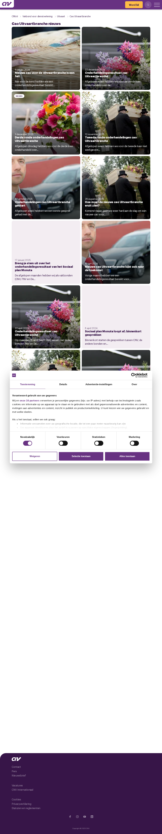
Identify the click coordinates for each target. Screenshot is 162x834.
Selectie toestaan (81, 456)
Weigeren (35, 456)
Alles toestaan (127, 456)
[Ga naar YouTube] (84, 816)
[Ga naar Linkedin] (92, 816)
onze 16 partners (30, 400)
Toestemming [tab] (27, 384)
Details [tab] (63, 384)
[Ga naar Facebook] (70, 816)
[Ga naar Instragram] (77, 816)
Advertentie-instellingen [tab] (98, 384)
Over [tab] (134, 384)
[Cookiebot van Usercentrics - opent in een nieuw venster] (136, 375)
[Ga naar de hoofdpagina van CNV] (7, 4)
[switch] (63, 443)
